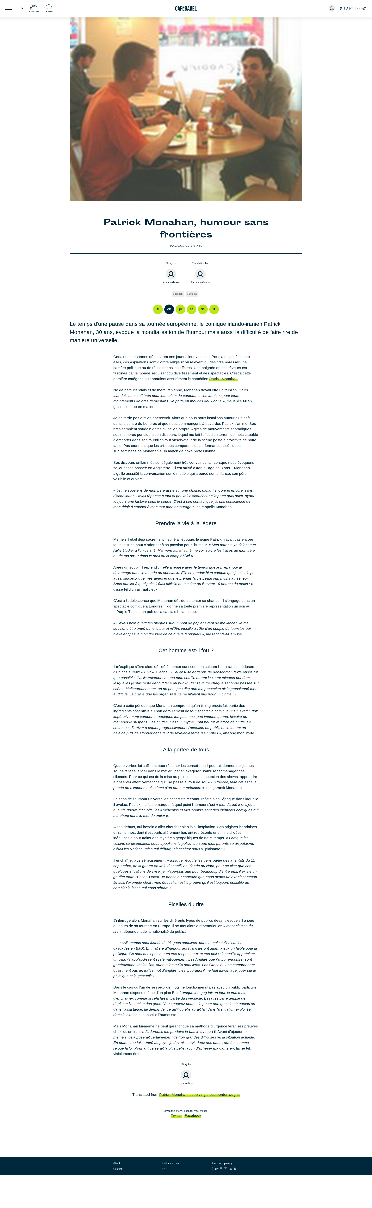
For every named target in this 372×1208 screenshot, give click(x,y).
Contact (117, 1169)
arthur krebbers (171, 282)
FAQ (164, 1169)
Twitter (176, 1115)
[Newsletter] (363, 8)
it (214, 309)
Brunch (179, 293)
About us (118, 1163)
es (192, 309)
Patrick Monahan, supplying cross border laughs (199, 1095)
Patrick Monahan (223, 379)
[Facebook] (341, 8)
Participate (34, 11)
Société (193, 293)
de (203, 309)
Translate (48, 11)
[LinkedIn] (235, 1169)
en (169, 309)
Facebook (192, 1115)
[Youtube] (357, 8)
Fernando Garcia (200, 282)
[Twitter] (346, 8)
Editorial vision (170, 1163)
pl (180, 309)
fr (20, 8)
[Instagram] (351, 8)
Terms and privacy (222, 1163)
